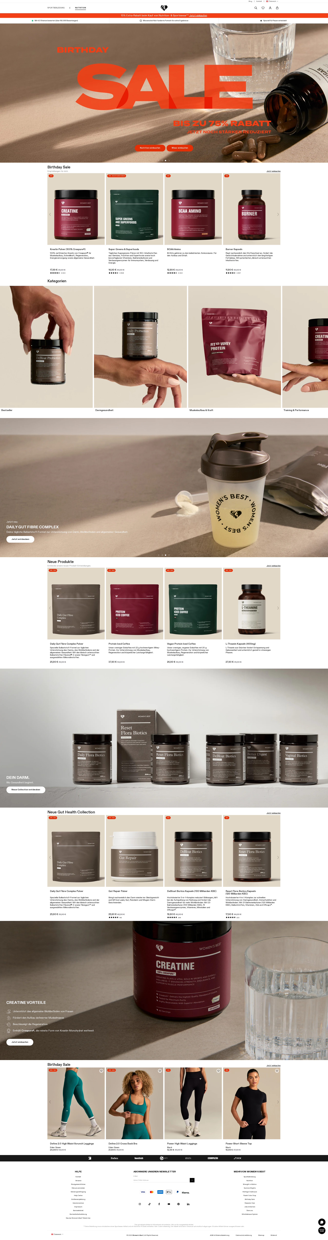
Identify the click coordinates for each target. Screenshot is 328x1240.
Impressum (78, 1207)
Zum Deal (16, 144)
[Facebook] (159, 1204)
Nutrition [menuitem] (80, 8)
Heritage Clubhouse (250, 1192)
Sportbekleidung (250, 1177)
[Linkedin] (188, 1204)
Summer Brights (250, 1188)
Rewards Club (250, 1203)
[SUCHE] (255, 8)
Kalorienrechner (78, 1203)
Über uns (250, 1210)
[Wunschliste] (263, 8)
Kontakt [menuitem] (259, 1)
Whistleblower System (250, 1214)
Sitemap (261, 1235)
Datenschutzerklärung (244, 1235)
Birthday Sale (250, 1199)
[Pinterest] (178, 1204)
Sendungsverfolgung (78, 1192)
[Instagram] (140, 1204)
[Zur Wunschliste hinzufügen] (101, 1071)
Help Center (78, 1195)
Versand (78, 1181)
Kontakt (78, 1177)
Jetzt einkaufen (273, 171)
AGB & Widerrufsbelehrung (219, 1235)
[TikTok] (149, 1204)
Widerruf (274, 1235)
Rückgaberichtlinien (78, 1184)
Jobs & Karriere (249, 1207)
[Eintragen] (192, 1180)
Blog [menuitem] (250, 1)
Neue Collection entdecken (26, 789)
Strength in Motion (250, 1184)
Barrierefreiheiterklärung (78, 1214)
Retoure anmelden (78, 1188)
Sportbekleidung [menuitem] (56, 8)
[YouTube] (169, 1204)
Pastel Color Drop (249, 1195)
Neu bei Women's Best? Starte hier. (78, 1218)
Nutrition (250, 1181)
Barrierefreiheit (78, 1210)
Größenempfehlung (78, 1199)
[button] (271, 1)
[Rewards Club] (322, 1230)
